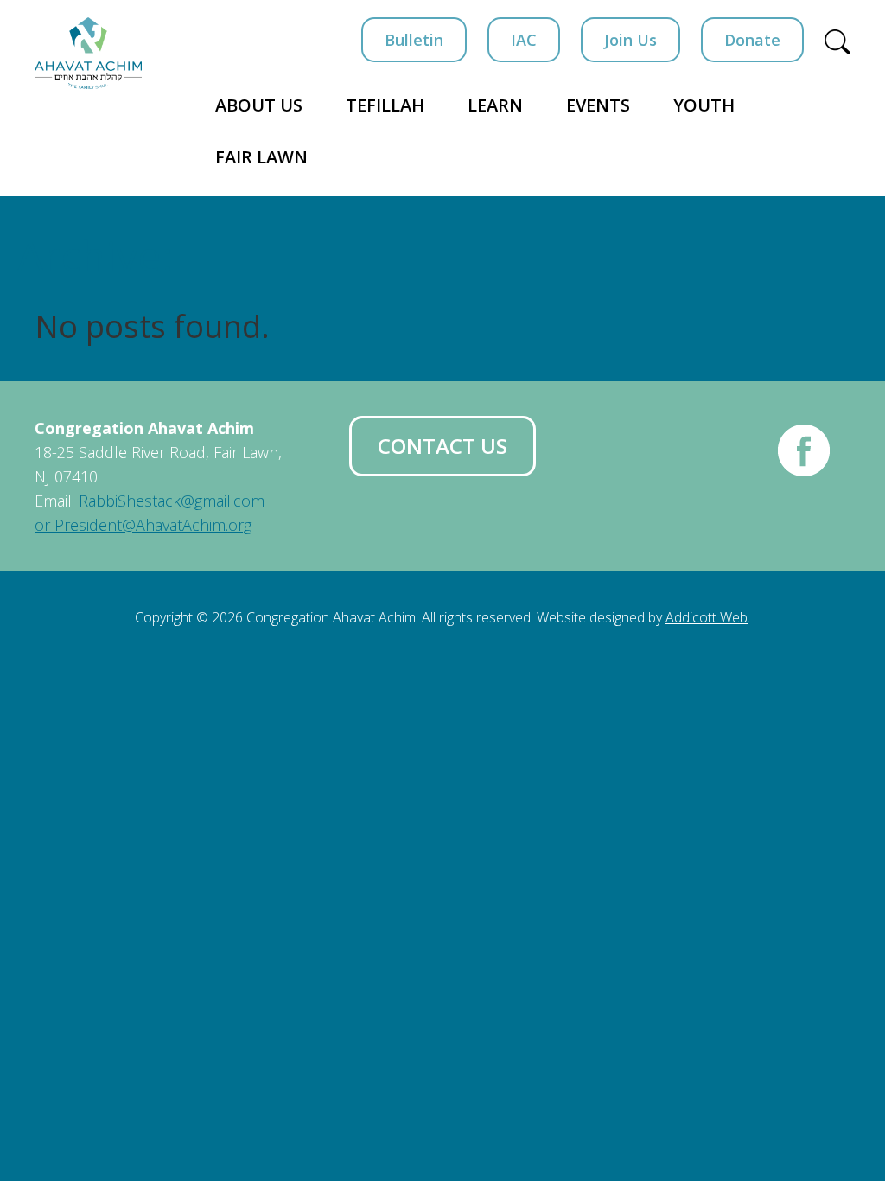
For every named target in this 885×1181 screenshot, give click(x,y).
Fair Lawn (261, 157)
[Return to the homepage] (88, 53)
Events (598, 105)
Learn (495, 105)
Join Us (630, 39)
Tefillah (385, 105)
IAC (524, 39)
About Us (258, 105)
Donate (752, 39)
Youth (704, 105)
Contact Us (442, 445)
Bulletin (414, 39)
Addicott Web (706, 617)
